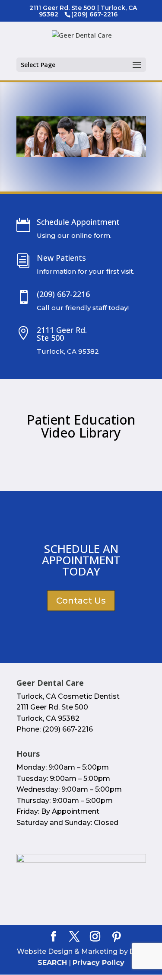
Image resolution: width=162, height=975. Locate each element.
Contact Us (81, 600)
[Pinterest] (116, 937)
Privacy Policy (98, 963)
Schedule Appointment (78, 222)
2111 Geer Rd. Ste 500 (62, 334)
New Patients (61, 258)
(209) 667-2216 (63, 294)
